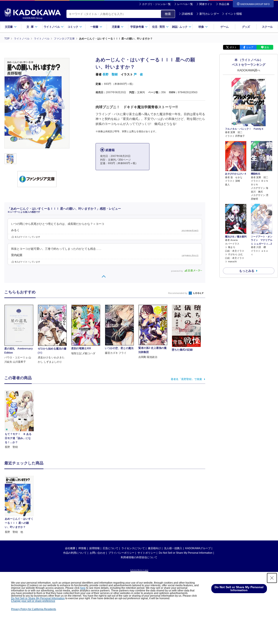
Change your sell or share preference (33, 601)
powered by (177, 271)
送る (266, 47)
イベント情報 (233, 13)
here (83, 588)
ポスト (233, 47)
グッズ (246, 26)
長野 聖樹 (110, 74)
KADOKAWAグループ (198, 548)
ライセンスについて (133, 548)
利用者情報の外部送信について (139, 557)
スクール (267, 26)
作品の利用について (75, 552)
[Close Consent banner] (272, 578)
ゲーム (224, 26)
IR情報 (82, 548)
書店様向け (154, 548)
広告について (110, 548)
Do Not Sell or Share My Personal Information (185, 553)
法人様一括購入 (173, 548)
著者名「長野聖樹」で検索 (186, 379)
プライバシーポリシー (121, 552)
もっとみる (246, 271)
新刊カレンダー (209, 13)
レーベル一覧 (185, 4)
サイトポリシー (146, 552)
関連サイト (205, 4)
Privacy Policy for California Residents (33, 609)
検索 (168, 14)
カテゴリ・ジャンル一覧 (156, 4)
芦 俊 (138, 74)
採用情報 (94, 548)
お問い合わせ (97, 552)
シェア (249, 47)
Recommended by (178, 293)
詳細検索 (187, 13)
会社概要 (70, 548)
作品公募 (224, 4)
